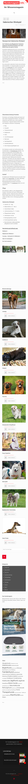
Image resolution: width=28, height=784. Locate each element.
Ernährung (6, 567)
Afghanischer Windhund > (8, 233)
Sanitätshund (14, 687)
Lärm (8, 685)
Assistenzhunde (14, 665)
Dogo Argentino (6, 453)
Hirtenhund (5, 676)
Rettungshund (6, 688)
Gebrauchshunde (6, 674)
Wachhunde (15, 695)
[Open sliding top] (26, 1)
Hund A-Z (6, 572)
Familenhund (8, 672)
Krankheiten (20, 683)
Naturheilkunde (15, 685)
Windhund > (5, 231)
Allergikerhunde (6, 663)
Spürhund (9, 689)
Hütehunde (6, 681)
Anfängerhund (13, 663)
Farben (7, 73)
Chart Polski (5, 538)
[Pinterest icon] (14, 779)
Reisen (6, 584)
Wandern (21, 695)
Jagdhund (14, 681)
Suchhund (13, 689)
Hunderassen (7, 580)
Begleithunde (14, 151)
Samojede (4, 481)
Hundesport (15, 183)
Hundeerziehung (8, 575)
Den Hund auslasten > (7, 241)
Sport (5, 587)
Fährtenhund (17, 672)
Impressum (20, 773)
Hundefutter (20, 676)
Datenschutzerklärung (15, 775)
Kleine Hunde (12, 683)
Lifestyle (6, 582)
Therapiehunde (8, 692)
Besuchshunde (14, 668)
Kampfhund (5, 683)
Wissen (6, 589)
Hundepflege (7, 577)
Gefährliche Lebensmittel (16, 674)
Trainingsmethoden (17, 692)
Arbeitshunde (6, 665)
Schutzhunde (20, 688)
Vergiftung (7, 695)
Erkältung (13, 669)
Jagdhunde (9, 67)
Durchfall (9, 669)
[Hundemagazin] (14, 3)
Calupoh (4, 368)
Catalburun (5, 339)
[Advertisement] (14, 97)
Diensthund (4, 669)
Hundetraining (17, 678)
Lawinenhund (4, 685)
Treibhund (23, 692)
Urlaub (3, 695)
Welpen (4, 697)
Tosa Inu (4, 396)
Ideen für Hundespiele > (7, 238)
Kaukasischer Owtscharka (8, 510)
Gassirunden (11, 178)
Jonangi (4, 311)
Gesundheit (7, 570)
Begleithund (6, 668)
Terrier (18, 690)
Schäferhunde (4, 689)
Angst (17, 663)
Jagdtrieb (21, 681)
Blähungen (19, 668)
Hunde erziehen (12, 676)
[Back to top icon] (14, 770)
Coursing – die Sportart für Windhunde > (11, 236)
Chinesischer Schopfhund (8, 425)
